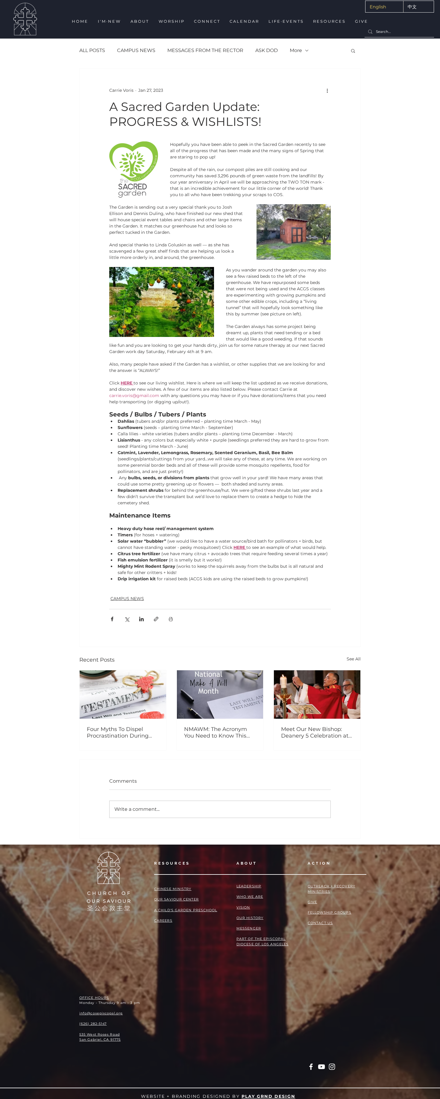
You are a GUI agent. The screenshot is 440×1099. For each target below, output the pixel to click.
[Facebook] (311, 1067)
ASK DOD (266, 50)
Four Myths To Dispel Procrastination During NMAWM (117, 732)
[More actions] (327, 90)
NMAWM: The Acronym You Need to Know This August (215, 732)
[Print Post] (171, 619)
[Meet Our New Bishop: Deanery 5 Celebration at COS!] (317, 694)
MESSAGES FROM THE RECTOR (205, 50)
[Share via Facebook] (112, 619)
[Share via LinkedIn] (141, 619)
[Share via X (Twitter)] (127, 619)
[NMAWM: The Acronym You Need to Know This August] (220, 694)
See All (354, 659)
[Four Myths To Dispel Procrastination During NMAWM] (123, 694)
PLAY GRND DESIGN (268, 1096)
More (296, 50)
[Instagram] (332, 1067)
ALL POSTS (92, 50)
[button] (108, 21)
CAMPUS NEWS (136, 50)
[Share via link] (156, 619)
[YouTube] (321, 1067)
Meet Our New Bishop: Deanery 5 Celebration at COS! (314, 732)
